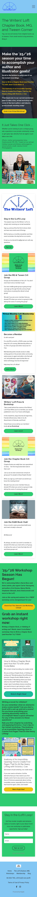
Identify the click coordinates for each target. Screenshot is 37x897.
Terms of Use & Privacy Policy (18, 882)
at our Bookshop (13, 426)
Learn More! (18, 306)
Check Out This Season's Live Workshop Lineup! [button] (18, 607)
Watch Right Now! (18, 694)
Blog (29, 873)
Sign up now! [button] (18, 848)
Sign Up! (9, 247)
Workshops (10, 873)
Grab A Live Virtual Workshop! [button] (14, 111)
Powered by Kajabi (18, 892)
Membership (20, 873)
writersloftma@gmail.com (19, 240)
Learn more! (18, 431)
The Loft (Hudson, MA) (22, 871)
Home (9, 871)
